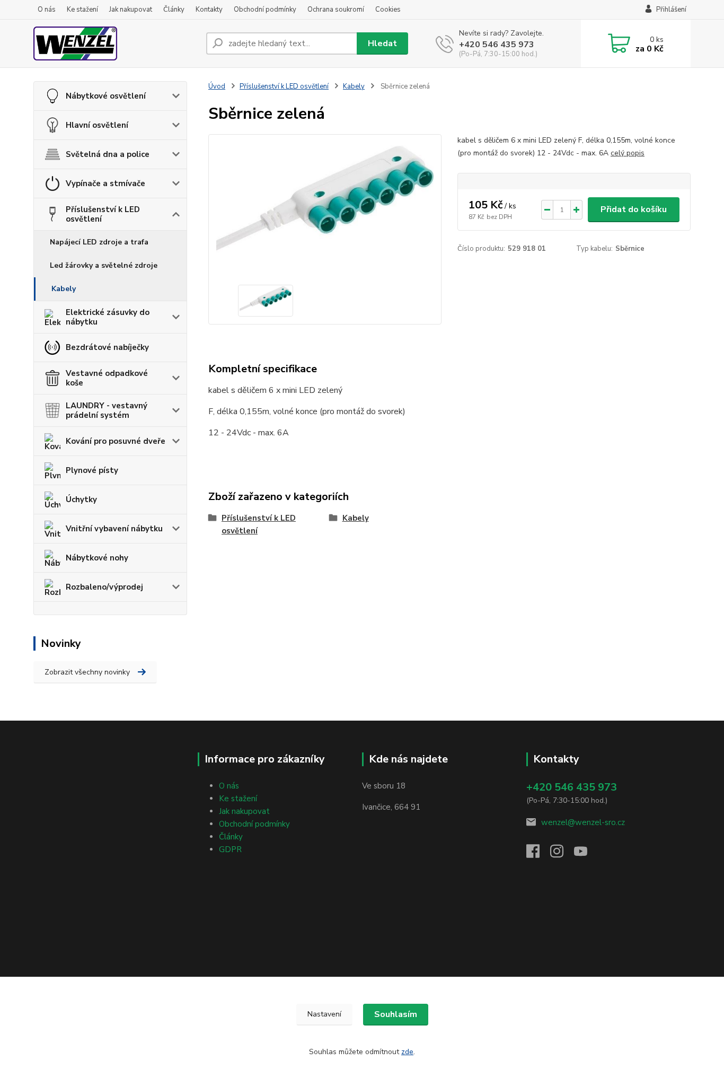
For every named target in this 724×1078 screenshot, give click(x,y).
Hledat (382, 43)
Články (173, 9)
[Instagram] (562, 854)
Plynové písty (92, 470)
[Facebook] (538, 854)
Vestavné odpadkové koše (107, 378)
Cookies (388, 9)
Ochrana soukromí (335, 9)
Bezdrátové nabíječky (107, 347)
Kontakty (209, 9)
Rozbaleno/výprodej (104, 587)
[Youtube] (586, 854)
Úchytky (81, 499)
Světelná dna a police (107, 154)
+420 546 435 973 (496, 44)
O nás (47, 9)
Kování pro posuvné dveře (115, 441)
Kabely (63, 289)
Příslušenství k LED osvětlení (103, 214)
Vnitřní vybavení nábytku (114, 528)
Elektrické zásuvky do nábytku (107, 317)
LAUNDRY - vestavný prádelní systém (106, 410)
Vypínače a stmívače (105, 183)
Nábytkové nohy (97, 558)
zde (407, 1052)
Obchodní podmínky (265, 9)
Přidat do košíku (634, 209)
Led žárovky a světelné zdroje (103, 265)
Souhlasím (395, 1014)
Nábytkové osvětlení (106, 96)
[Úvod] (115, 43)
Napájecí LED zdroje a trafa (99, 242)
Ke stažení (82, 9)
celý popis (627, 153)
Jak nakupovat (130, 9)
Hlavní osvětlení (97, 125)
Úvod (216, 86)
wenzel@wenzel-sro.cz (583, 822)
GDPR (230, 849)
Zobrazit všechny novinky (87, 672)
